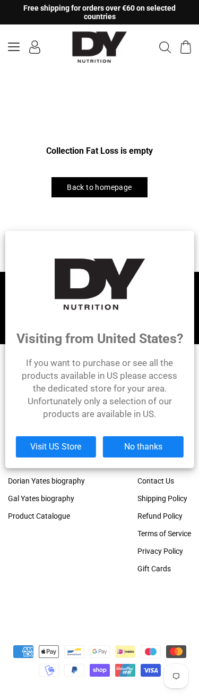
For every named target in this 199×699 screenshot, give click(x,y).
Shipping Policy (162, 498)
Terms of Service (164, 533)
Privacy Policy (160, 551)
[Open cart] (185, 47)
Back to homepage (99, 187)
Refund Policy (160, 516)
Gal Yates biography (41, 498)
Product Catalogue (39, 516)
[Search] (165, 47)
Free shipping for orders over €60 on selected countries (99, 12)
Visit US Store (55, 447)
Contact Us (155, 481)
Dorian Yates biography (46, 481)
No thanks (143, 447)
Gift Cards (154, 568)
